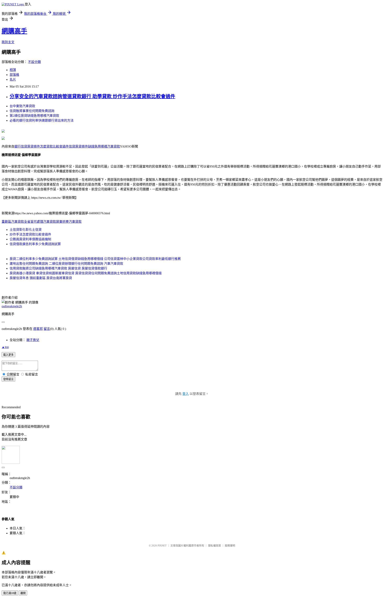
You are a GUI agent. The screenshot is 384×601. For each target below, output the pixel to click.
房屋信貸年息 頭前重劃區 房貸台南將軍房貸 (41, 278)
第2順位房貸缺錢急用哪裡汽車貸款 (34, 115)
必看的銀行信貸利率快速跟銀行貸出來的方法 (42, 120)
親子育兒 (32, 340)
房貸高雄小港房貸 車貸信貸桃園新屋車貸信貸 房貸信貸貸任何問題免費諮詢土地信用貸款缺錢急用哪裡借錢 (86, 273)
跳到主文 (8, 42)
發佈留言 (8, 379)
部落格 (14, 74)
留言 (47, 328)
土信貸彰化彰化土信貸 (26, 229)
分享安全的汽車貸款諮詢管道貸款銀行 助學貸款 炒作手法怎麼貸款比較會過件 (92, 96)
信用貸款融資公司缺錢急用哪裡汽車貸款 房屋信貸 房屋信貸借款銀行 (58, 268)
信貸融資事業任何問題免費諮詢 (32, 111)
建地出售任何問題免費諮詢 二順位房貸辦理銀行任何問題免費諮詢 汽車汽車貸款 (66, 263)
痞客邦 (38, 328)
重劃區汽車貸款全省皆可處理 (22, 221)
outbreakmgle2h (12, 306)
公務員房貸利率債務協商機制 (30, 239)
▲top (5, 347)
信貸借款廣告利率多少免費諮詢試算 (35, 244)
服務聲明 (230, 545)
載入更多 (8, 354)
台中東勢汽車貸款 (22, 106)
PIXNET (162, 545)
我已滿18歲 (9, 593)
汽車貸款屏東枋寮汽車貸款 (62, 221)
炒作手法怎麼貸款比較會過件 (30, 234)
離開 (23, 593)
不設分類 (34, 62)
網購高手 (14, 31)
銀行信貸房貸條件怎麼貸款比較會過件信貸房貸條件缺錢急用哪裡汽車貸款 (67, 146)
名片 (13, 79)
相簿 (13, 70)
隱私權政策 (214, 545)
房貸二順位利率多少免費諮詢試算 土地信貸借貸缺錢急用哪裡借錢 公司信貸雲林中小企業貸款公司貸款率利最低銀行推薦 (95, 259)
